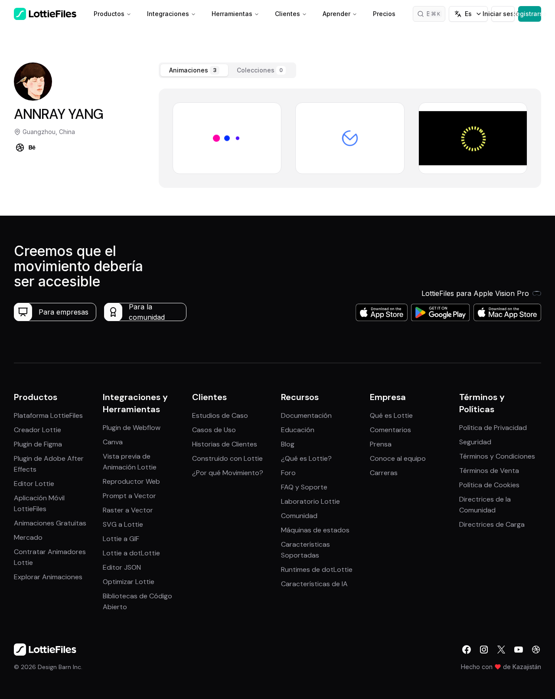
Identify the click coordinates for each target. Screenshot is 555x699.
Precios (384, 13)
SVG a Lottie (123, 524)
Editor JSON (122, 567)
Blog (287, 444)
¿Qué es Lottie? (306, 458)
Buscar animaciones (436, 13)
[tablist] (227, 70)
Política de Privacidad (493, 427)
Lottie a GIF (121, 538)
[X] (501, 649)
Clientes (287, 13)
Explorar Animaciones (48, 576)
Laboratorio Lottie (310, 501)
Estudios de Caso (220, 415)
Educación (297, 429)
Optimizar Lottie (128, 581)
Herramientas (232, 13)
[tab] (194, 70)
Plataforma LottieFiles (48, 415)
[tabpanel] (350, 138)
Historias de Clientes (224, 444)
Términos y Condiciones (497, 456)
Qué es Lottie (391, 415)
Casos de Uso (214, 429)
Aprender (336, 13)
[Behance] (32, 147)
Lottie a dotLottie (131, 553)
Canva (113, 441)
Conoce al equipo (398, 458)
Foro (288, 472)
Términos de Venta (489, 470)
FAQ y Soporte (304, 487)
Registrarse (529, 13)
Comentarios (390, 429)
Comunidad (299, 515)
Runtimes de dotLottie (317, 569)
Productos (109, 13)
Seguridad (475, 441)
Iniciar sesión (502, 13)
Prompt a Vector (129, 495)
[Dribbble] (20, 147)
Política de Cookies (489, 484)
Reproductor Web (131, 481)
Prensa (381, 444)
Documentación (306, 415)
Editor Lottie (34, 483)
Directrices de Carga (492, 524)
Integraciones (168, 13)
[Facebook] (466, 649)
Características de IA (314, 583)
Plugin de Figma (38, 444)
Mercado (28, 537)
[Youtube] (518, 649)
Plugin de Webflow (131, 427)
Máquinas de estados (315, 530)
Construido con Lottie (227, 458)
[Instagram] (484, 649)
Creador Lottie (37, 429)
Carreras (384, 472)
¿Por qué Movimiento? (227, 472)
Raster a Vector (128, 510)
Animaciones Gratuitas (50, 523)
